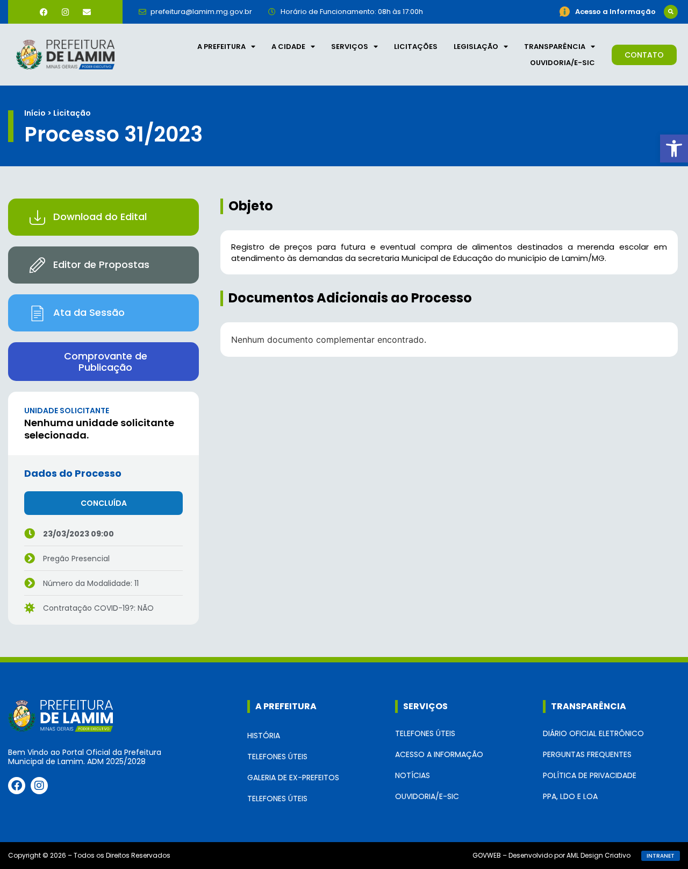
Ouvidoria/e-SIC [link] (562, 63)
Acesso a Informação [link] (439, 754)
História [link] (263, 735)
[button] (671, 12)
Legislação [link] (476, 46)
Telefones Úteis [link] (277, 756)
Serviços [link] (349, 46)
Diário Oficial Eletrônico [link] (593, 733)
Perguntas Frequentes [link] (587, 754)
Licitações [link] (416, 46)
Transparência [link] (554, 46)
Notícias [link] (412, 775)
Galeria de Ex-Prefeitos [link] (293, 777)
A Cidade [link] (288, 46)
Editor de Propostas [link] (101, 264)
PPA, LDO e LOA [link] (570, 796)
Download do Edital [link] (100, 216)
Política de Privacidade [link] (589, 775)
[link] (674, 149)
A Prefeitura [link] (221, 46)
